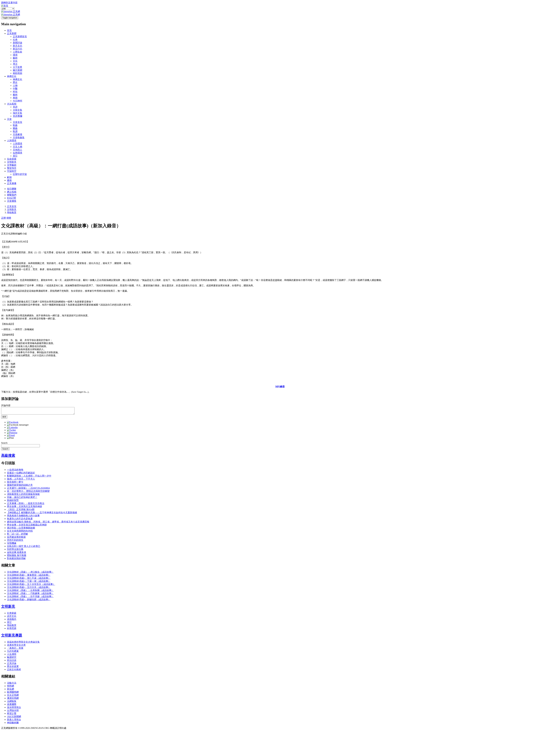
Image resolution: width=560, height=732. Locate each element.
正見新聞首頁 (20, 36)
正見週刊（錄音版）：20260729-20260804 (28, 488)
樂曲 (15, 128)
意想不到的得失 (15, 540)
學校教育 (11, 212)
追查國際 (11, 704)
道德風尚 (11, 619)
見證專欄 (17, 116)
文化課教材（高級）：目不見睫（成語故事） (30, 596)
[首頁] (4, 5)
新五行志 (17, 48)
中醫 (15, 88)
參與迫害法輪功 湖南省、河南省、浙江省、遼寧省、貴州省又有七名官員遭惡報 (48, 521)
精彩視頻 (17, 73)
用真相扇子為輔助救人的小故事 (23, 515)
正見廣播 (11, 183)
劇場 (9, 177)
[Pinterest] (12, 432)
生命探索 (11, 159)
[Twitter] (11, 430)
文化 (15, 61)
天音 (9, 119)
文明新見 (11, 162)
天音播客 (11, 201)
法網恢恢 (11, 701)
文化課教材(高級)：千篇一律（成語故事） (28, 581)
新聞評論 (17, 42)
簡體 (8, 218)
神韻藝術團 (13, 722)
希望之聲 (11, 713)
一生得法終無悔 (15, 469)
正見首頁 (11, 206)
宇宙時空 (11, 171)
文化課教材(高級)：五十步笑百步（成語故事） (31, 584)
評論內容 (5, 405)
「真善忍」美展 (15, 648)
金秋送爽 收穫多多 (16, 552)
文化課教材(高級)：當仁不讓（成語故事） (28, 578)
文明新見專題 (11, 635)
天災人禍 (17, 146)
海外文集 (17, 113)
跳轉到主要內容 (9, 2)
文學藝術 (11, 165)
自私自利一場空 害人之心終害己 (23, 546)
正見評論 (11, 663)
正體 (3, 218)
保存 (4, 417)
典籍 (15, 97)
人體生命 (17, 52)
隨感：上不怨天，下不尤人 (21, 479)
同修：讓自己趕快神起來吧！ (22, 497)
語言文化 (11, 616)
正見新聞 (11, 33)
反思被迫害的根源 (16, 537)
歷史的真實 (13, 666)
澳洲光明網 (13, 698)
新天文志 (17, 45)
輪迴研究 (11, 657)
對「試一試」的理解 (17, 534)
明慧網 (10, 686)
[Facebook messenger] (18, 425)
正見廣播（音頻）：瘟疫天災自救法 (25, 503)
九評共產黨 (13, 651)
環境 (15, 55)
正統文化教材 (14, 669)
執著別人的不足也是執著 (20, 518)
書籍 (9, 180)
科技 (15, 91)
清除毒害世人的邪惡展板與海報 (23, 494)
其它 (15, 156)
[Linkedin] (12, 427)
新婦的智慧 (13, 500)
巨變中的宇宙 (20, 174)
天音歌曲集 (18, 137)
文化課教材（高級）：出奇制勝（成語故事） (30, 590)
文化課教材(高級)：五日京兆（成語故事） (28, 587)
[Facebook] (12, 422)
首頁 (9, 30)
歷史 (15, 82)
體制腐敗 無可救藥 (16, 555)
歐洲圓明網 (13, 692)
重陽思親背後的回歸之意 (20, 485)
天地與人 (17, 149)
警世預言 (11, 168)
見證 (15, 107)
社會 (15, 39)
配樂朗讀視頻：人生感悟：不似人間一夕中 (29, 476)
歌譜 (15, 131)
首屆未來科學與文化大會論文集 (23, 642)
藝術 (15, 58)
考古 (15, 64)
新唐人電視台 (14, 719)
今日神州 (17, 101)
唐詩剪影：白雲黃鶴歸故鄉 (21, 528)
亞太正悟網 (13, 695)
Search (4, 443)
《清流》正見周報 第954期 (20, 509)
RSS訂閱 (11, 198)
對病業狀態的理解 (16, 558)
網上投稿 (11, 192)
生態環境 (17, 153)
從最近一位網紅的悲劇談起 (21, 472)
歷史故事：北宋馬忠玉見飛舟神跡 (24, 506)
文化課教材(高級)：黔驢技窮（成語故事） (28, 599)
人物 (15, 85)
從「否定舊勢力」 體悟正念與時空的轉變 (28, 491)
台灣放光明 (13, 710)
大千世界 (17, 67)
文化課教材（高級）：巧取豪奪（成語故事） (30, 593)
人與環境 (11, 140)
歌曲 (15, 125)
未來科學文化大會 (16, 645)
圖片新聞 (17, 70)
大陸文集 (17, 110)
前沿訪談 (11, 660)
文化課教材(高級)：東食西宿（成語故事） (28, 575)
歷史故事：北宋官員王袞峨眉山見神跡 (27, 525)
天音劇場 (17, 134)
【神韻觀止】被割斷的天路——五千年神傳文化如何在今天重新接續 (42, 512)
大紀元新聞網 (14, 716)
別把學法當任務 (15, 549)
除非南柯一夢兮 (15, 482)
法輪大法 (11, 683)
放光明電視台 (14, 707)
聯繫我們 (11, 195)
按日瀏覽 (11, 189)
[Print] (10, 438)
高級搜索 (8, 455)
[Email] (11, 435)
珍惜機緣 (11, 543)
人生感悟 (11, 654)
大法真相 (11, 104)
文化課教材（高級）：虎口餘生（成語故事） (30, 572)
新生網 (10, 689)
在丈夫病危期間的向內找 (20, 531)
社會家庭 (11, 613)
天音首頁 (17, 122)
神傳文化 (11, 76)
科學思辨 (11, 628)
